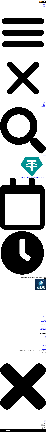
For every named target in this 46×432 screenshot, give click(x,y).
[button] (23, 55)
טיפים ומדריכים (43, 5)
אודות (45, 315)
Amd (45, 337)
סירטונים (44, 6)
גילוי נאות (45, 320)
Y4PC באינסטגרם (44, 349)
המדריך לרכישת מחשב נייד (43, 329)
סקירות (44, 103)
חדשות (44, 4)
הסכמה (4, 430)
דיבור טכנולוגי (44, 316)
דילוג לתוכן (45, 421)
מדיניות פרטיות (8, 430)
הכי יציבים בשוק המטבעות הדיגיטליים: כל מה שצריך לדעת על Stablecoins (33, 177)
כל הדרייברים (44, 341)
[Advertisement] (41, 301)
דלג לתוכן (45, 0)
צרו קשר (44, 105)
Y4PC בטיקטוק (44, 346)
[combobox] (42, 352)
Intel (45, 336)
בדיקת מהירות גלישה (43, 321)
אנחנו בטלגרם (43, 7)
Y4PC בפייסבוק (44, 345)
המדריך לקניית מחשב (43, 328)
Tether (44, 155)
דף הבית (44, 3)
